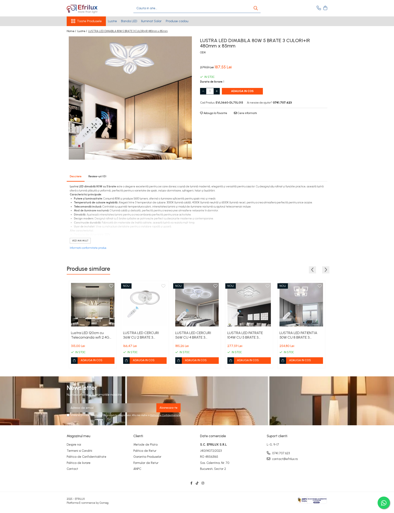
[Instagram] (202, 483)
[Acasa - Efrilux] (87, 8)
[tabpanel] (130, 98)
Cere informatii (247, 113)
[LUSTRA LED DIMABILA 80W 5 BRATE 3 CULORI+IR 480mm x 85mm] (130, 98)
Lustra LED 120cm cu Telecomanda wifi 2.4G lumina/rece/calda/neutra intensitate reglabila (92, 335)
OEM (203, 52)
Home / (72, 31)
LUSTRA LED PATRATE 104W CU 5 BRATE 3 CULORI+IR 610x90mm (245, 335)
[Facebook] (191, 483)
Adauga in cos (242, 91)
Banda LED (129, 21)
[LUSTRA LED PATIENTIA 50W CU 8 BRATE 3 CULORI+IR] (301, 304)
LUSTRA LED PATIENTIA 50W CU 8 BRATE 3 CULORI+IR (298, 335)
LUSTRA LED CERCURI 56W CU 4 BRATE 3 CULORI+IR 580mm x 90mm (193, 335)
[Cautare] (256, 8)
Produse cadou (177, 21)
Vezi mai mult (80, 240)
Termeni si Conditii (79, 451)
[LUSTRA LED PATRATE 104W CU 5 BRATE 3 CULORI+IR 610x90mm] (249, 304)
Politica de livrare (78, 463)
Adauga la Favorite (215, 113)
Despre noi (74, 444)
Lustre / (82, 31)
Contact (72, 469)
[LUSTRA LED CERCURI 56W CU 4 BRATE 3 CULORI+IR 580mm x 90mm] (197, 304)
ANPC (137, 469)
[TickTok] (197, 483)
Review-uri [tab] (97, 176)
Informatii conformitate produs (88, 247)
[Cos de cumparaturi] (325, 8)
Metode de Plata (145, 444)
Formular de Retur (145, 463)
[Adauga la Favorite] (111, 286)
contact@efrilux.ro (284, 459)
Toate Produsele (89, 21)
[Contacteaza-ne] (319, 8)
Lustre (112, 21)
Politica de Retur (144, 451)
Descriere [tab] (75, 176)
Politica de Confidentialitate (165, 415)
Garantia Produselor (147, 457)
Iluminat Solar (151, 21)
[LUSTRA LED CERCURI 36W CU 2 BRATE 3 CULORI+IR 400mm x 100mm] (145, 304)
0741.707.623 (280, 453)
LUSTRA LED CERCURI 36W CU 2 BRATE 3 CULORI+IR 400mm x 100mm (141, 335)
